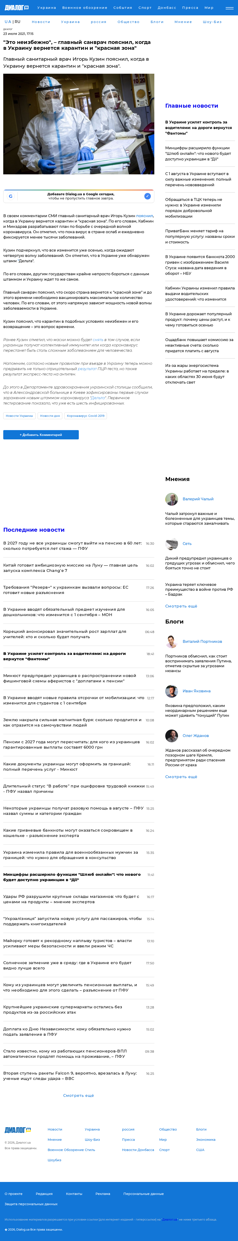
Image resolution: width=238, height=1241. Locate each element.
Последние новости (34, 529)
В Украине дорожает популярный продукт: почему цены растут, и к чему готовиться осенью (198, 319)
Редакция (44, 1194)
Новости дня (50, 416)
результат (87, 369)
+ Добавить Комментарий (41, 435)
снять (98, 340)
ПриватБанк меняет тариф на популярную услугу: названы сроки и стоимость (200, 236)
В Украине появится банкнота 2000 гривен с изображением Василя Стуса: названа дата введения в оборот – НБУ (200, 265)
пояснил (144, 216)
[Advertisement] (78, 480)
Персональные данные (143, 1194)
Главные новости (191, 105)
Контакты (74, 1194)
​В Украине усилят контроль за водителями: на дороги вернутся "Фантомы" (198, 128)
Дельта (98, 398)
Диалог (8, 29)
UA (8, 22)
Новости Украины (19, 416)
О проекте (14, 1194)
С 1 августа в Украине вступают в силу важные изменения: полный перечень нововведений (198, 179)
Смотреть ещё (78, 1095)
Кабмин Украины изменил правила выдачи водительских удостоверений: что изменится (200, 294)
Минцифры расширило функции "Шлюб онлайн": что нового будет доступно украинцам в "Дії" (198, 153)
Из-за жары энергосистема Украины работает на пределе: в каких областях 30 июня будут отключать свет (197, 374)
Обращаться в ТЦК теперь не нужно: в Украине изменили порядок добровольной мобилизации (193, 208)
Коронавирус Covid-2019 (85, 416)
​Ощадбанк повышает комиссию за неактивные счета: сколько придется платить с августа (199, 345)
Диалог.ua (169, 1219)
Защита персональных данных (31, 1204)
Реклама (103, 1194)
